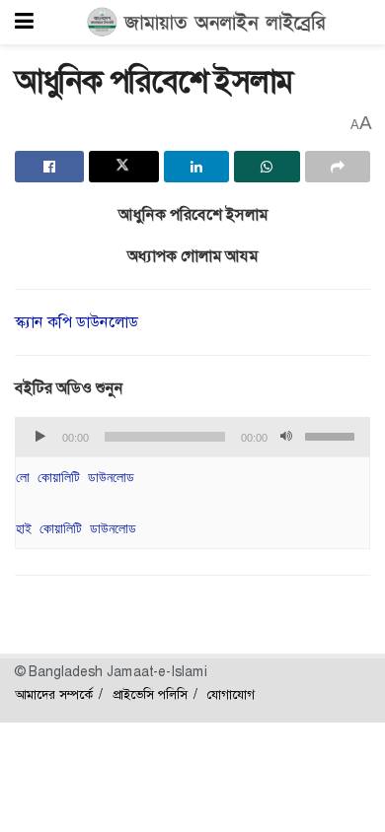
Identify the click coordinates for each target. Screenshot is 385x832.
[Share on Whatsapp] (266, 166)
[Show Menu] (24, 22)
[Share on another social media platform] (337, 166)
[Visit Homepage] (207, 22)
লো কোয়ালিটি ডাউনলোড (75, 477)
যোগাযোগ (231, 694)
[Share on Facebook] (49, 166)
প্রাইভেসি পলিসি (150, 694)
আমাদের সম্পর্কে (54, 694)
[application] (192, 436)
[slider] (332, 434)
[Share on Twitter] (123, 166)
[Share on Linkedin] (196, 166)
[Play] (40, 437)
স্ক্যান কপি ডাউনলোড (76, 322)
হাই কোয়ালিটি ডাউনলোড (76, 528)
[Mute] (286, 437)
